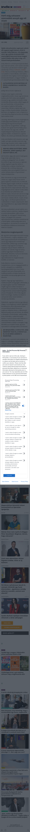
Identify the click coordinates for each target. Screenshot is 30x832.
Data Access (15, 481)
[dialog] (15, 416)
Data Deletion (5, 481)
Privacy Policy (24, 481)
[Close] (26, 350)
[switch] (23, 385)
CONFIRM (9, 475)
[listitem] (15, 381)
